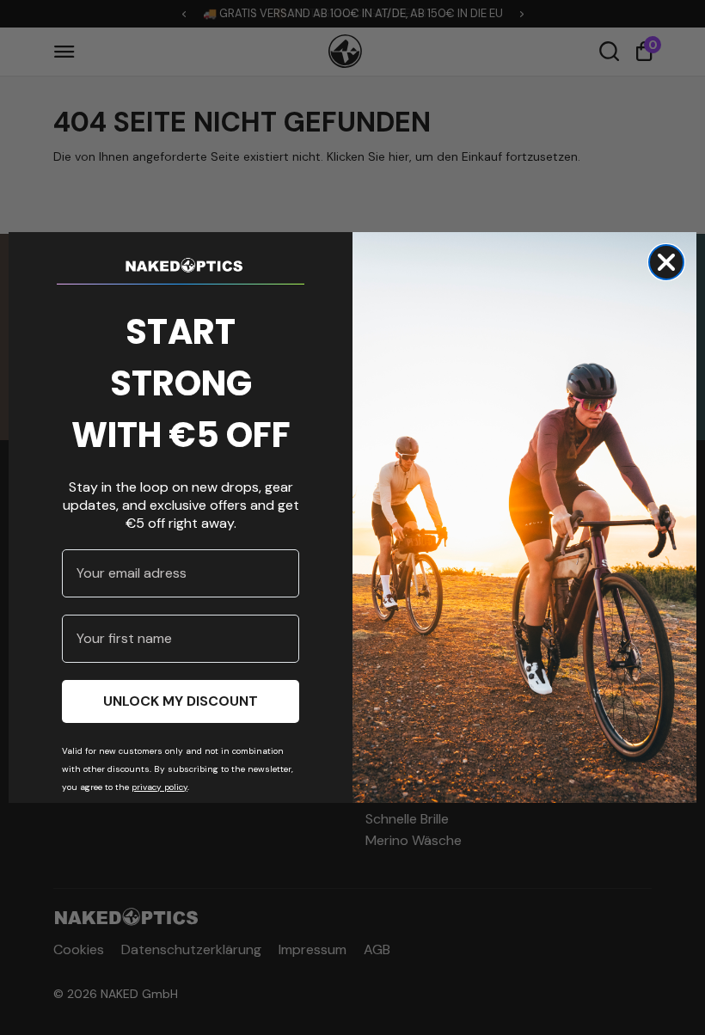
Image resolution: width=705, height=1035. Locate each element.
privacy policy (159, 787)
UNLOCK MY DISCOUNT (180, 701)
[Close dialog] (666, 262)
